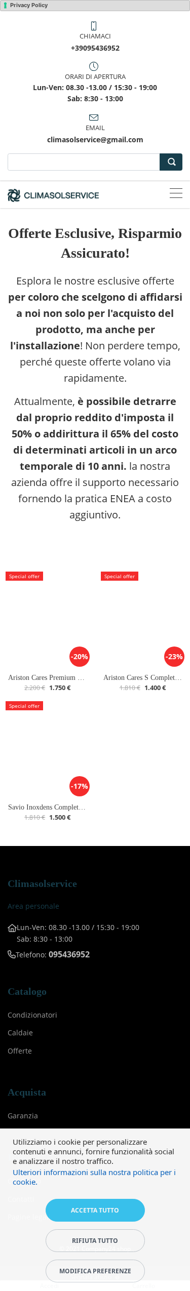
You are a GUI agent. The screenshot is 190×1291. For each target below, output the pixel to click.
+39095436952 (95, 48)
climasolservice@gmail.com (95, 139)
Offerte (20, 1051)
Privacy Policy (29, 5)
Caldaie (20, 1032)
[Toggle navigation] (176, 194)
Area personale (33, 906)
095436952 (69, 954)
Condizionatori (32, 1015)
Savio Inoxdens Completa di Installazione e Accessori (84, 807)
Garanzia (23, 1115)
